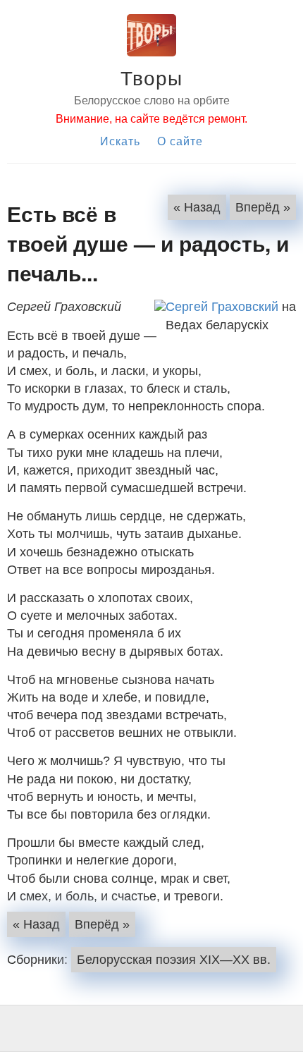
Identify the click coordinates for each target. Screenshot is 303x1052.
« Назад (197, 207)
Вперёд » (262, 207)
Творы (151, 77)
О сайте (180, 141)
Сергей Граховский (222, 307)
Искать (120, 141)
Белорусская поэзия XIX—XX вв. (174, 960)
